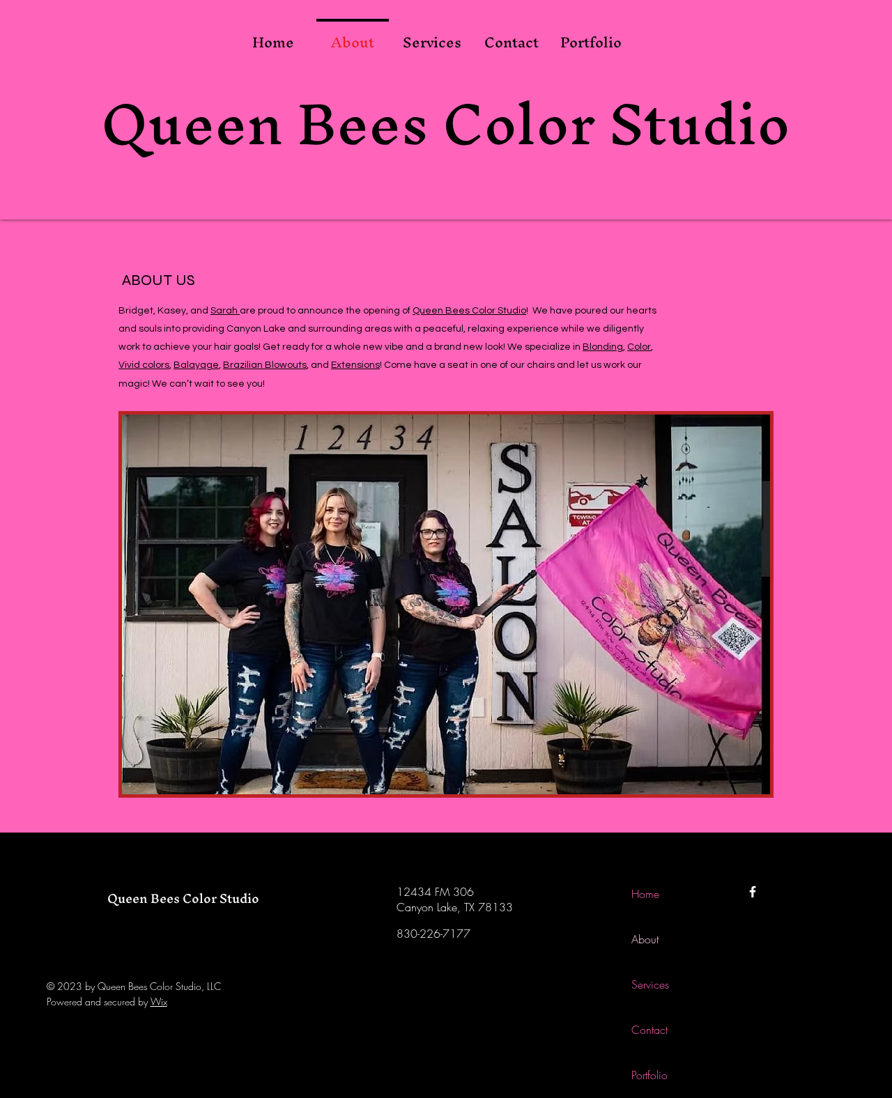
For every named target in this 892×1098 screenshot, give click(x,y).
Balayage (196, 365)
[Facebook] (752, 891)
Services (650, 984)
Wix (159, 1001)
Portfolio (649, 1075)
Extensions (355, 365)
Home (645, 894)
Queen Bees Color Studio (445, 123)
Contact (649, 1029)
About (645, 939)
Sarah (225, 311)
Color (639, 347)
